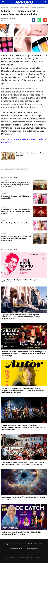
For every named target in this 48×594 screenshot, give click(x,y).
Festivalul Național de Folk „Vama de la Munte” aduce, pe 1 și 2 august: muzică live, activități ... (15, 185)
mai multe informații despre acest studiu (24, 139)
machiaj (23, 169)
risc (28, 169)
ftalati (17, 169)
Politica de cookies (16, 549)
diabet (12, 169)
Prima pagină (5, 7)
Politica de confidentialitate (34, 544)
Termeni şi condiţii (32, 549)
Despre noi (8, 544)
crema (7, 169)
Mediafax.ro (6, 142)
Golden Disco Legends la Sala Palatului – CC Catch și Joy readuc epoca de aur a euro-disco (21, 533)
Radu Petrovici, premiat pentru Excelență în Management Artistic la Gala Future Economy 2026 (16, 238)
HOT (12, 7)
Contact (18, 544)
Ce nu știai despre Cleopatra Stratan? (14, 223)
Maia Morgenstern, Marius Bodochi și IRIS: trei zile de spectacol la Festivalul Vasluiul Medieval (16, 211)
